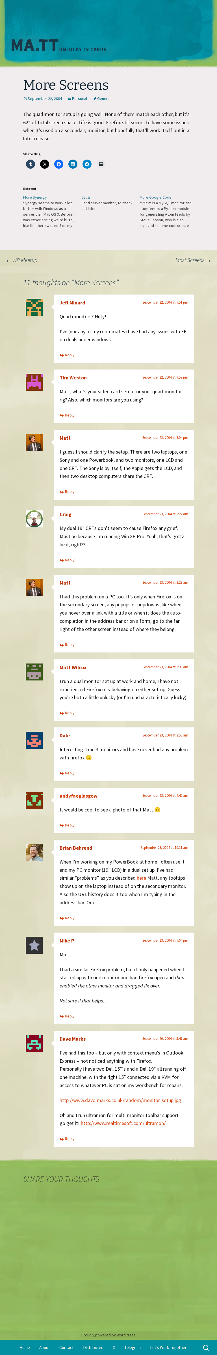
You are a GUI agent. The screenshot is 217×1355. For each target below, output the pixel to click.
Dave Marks (73, 1039)
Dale (65, 735)
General (103, 98)
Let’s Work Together (168, 1347)
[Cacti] (110, 202)
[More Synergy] (52, 211)
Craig (65, 514)
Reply (70, 354)
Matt (65, 438)
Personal (79, 98)
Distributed (93, 1347)
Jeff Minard (72, 302)
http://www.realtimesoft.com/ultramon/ (123, 1123)
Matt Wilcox (73, 667)
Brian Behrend (76, 848)
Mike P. (67, 940)
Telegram (132, 1347)
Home (24, 1347)
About (44, 1347)
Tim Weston (73, 377)
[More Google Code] (169, 211)
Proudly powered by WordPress (108, 1334)
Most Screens (193, 259)
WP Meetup (21, 259)
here (141, 878)
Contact (66, 1347)
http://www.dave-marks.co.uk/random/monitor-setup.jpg (120, 1100)
